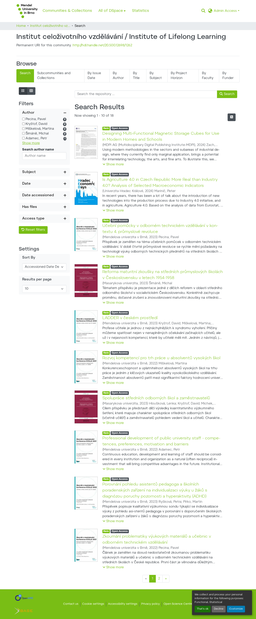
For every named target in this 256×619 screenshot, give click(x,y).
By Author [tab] (118, 76)
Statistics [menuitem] (140, 11)
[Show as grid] (31, 91)
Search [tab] (25, 73)
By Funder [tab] (228, 76)
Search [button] (229, 94)
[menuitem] (112, 11)
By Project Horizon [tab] (179, 76)
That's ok (202, 609)
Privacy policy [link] (150, 604)
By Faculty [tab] (207, 76)
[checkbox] (23, 119)
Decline (218, 609)
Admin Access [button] (226, 11)
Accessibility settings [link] (122, 604)
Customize (236, 609)
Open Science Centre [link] (178, 604)
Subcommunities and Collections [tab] (53, 76)
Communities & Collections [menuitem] (67, 11)
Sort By (28, 258)
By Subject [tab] (156, 76)
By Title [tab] (136, 76)
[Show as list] (23, 91)
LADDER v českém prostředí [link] (130, 318)
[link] (24, 598)
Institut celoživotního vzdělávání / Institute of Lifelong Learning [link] (50, 26)
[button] (27, 11)
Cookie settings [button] (93, 604)
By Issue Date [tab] (94, 76)
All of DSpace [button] (110, 11)
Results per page (37, 279)
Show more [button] (31, 143)
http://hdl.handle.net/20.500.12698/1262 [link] (102, 45)
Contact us (70, 604)
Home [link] (21, 26)
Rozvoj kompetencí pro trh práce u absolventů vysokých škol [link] (161, 358)
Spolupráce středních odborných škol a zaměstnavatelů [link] (156, 398)
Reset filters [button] (35, 230)
